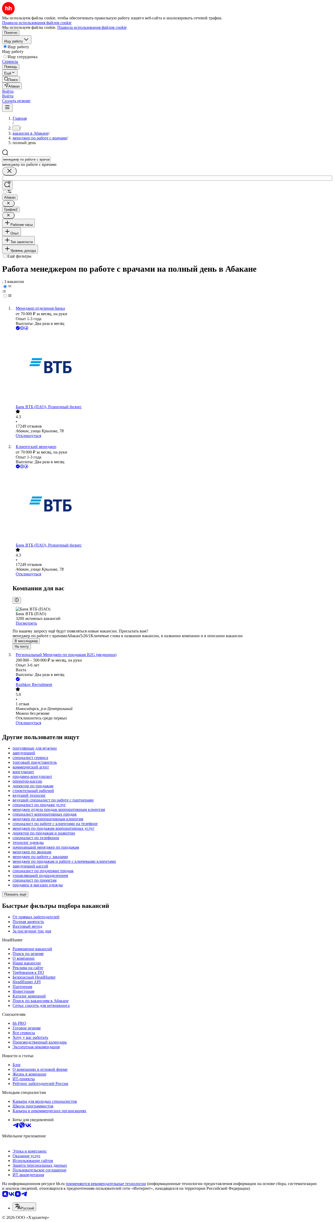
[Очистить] (9, 171)
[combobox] (26, 159)
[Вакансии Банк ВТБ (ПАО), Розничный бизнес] (173, 368)
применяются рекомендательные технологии (106, 1183)
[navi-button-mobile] (7, 107)
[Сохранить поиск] (7, 185)
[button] (8, 91)
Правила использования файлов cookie (92, 27)
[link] (11, 79)
